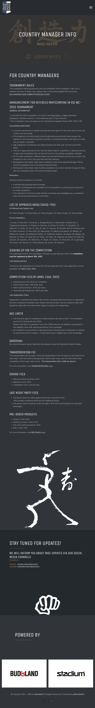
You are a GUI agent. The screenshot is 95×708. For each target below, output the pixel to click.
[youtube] (51, 700)
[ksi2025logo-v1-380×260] (6, 2)
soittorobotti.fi (78, 694)
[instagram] (47, 700)
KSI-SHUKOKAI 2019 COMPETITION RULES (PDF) (29, 94)
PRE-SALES (36, 432)
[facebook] (43, 700)
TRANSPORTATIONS (39, 366)
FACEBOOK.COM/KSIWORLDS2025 (27, 564)
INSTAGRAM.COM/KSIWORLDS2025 (28, 567)
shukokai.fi (38, 694)
